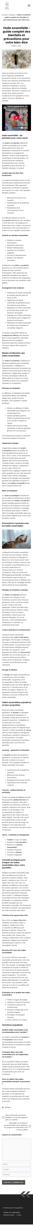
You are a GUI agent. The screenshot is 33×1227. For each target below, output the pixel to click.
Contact (19, 1215)
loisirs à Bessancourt (10, 980)
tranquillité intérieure (11, 220)
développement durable (11, 575)
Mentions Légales (8, 1215)
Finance (12, 15)
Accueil (4, 15)
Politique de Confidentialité (11, 1212)
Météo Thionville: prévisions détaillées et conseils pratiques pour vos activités (16, 1117)
